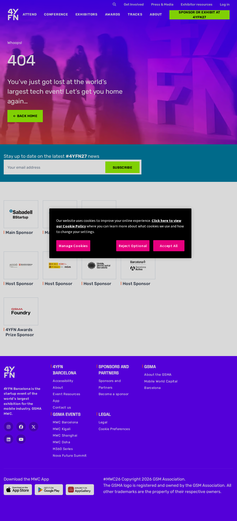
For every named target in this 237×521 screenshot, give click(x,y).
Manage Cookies (73, 245)
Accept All (169, 245)
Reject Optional (133, 245)
